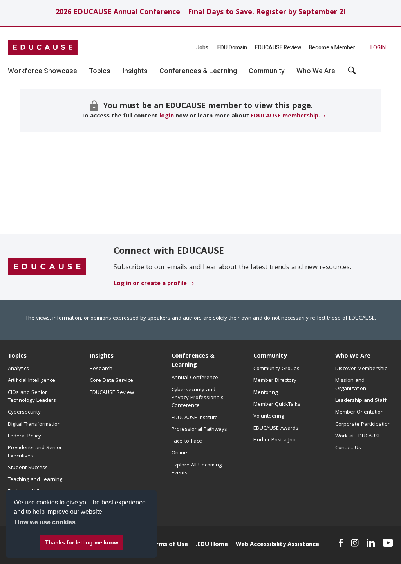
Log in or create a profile (150, 284)
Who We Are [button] (315, 71)
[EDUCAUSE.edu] (43, 47)
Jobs (202, 47)
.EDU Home (212, 545)
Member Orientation (359, 412)
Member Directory (274, 380)
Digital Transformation (34, 424)
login (166, 116)
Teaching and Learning (35, 479)
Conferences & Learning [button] (198, 71)
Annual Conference (195, 378)
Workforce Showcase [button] (42, 71)
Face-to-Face (187, 441)
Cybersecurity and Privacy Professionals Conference (198, 398)
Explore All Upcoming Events (197, 469)
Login (378, 47)
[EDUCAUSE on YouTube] (388, 542)
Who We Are (352, 356)
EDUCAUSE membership (284, 116)
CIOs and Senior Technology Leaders (32, 397)
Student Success (28, 468)
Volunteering (268, 416)
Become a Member (332, 47)
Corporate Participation (363, 424)
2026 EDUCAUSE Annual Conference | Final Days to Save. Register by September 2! (201, 13)
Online (179, 453)
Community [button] (267, 71)
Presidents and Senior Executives (35, 452)
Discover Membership (361, 369)
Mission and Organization (350, 384)
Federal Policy (24, 436)
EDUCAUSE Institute (195, 418)
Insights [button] (135, 71)
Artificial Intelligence (31, 380)
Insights (102, 356)
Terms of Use (168, 545)
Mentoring (265, 393)
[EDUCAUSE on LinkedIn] (371, 542)
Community (270, 356)
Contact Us (348, 448)
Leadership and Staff (361, 400)
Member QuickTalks (276, 404)
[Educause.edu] (47, 267)
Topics (17, 356)
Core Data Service (111, 380)
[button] (352, 73)
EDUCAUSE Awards (275, 428)
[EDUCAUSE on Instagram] (355, 542)
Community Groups (276, 369)
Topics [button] (99, 71)
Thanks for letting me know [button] (81, 542)
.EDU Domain (231, 47)
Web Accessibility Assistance (277, 545)
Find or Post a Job (274, 440)
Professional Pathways (199, 429)
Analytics (18, 369)
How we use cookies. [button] (46, 522)
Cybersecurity (24, 412)
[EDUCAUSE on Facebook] (341, 542)
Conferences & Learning (193, 361)
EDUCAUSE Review (278, 47)
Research (101, 369)
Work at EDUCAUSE (358, 436)
